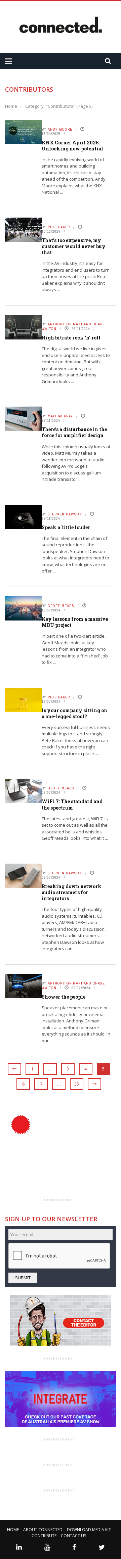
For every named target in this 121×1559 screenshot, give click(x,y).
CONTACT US (73, 1536)
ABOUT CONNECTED (43, 1529)
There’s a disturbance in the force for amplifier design (74, 432)
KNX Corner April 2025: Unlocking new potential (72, 145)
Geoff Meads (61, 605)
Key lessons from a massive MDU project (75, 622)
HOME (13, 1529)
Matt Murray (60, 416)
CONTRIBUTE (44, 1536)
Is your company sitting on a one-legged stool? (74, 713)
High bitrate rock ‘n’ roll (71, 337)
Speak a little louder (66, 527)
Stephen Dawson (65, 514)
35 (76, 1084)
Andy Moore (60, 129)
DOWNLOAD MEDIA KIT (89, 1529)
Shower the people (63, 997)
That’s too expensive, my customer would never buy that (74, 246)
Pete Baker (59, 227)
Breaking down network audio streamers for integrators (72, 892)
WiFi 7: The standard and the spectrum (72, 804)
